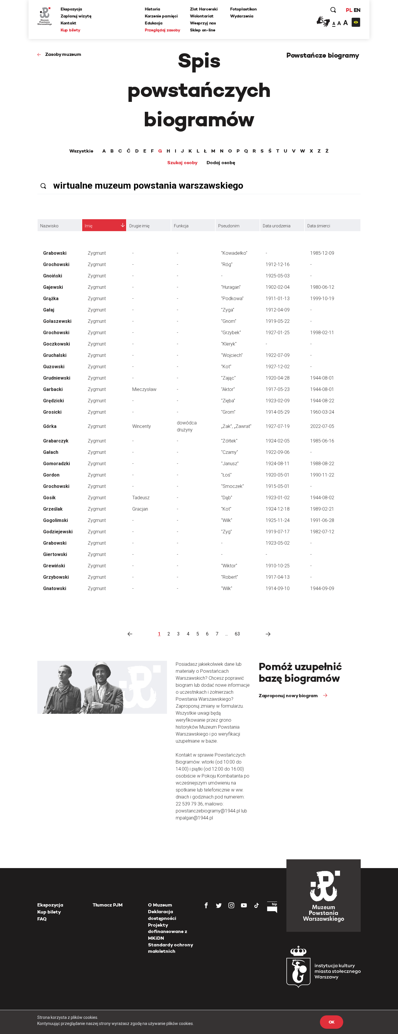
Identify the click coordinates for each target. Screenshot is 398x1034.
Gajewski (53, 287)
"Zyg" (226, 531)
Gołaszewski (57, 321)
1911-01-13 (278, 298)
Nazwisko (49, 226)
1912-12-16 (278, 264)
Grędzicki (53, 400)
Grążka (51, 298)
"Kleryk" (229, 344)
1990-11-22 (322, 475)
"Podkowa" (232, 298)
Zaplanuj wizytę (76, 16)
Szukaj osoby (182, 162)
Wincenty (141, 426)
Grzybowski (56, 577)
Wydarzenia (241, 16)
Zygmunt (97, 253)
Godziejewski (58, 531)
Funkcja (181, 226)
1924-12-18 (278, 509)
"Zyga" (227, 310)
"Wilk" (226, 520)
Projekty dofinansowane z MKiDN (167, 931)
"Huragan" (231, 287)
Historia (152, 9)
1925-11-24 (278, 520)
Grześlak (53, 509)
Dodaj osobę (221, 162)
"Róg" (227, 264)
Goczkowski (56, 344)
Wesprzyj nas (203, 23)
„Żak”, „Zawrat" (236, 426)
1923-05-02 (278, 543)
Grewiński (54, 566)
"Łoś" (226, 475)
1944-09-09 (322, 588)
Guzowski (53, 366)
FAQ (42, 919)
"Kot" (226, 366)
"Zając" (228, 378)
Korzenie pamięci (161, 16)
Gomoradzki (56, 463)
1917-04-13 (278, 577)
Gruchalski (54, 355)
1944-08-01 (322, 378)
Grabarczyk (55, 441)
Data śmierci (318, 226)
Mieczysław (144, 389)
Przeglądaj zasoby (162, 30)
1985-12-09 (322, 253)
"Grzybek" (231, 332)
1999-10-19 (322, 298)
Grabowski (54, 253)
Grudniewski (56, 378)
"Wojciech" (232, 355)
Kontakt (68, 23)
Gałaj (48, 310)
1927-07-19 (278, 426)
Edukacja (154, 23)
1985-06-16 (322, 441)
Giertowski (55, 554)
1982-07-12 (322, 531)
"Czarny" (229, 452)
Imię (88, 226)
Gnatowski (54, 588)
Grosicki (52, 412)
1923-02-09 (278, 400)
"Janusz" (230, 463)
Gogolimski (55, 520)
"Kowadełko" (234, 253)
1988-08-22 (322, 463)
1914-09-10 (278, 588)
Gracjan (140, 509)
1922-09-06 (278, 452)
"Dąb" (226, 497)
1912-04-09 (278, 310)
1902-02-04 (278, 287)
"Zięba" (228, 400)
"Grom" (228, 412)
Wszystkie (81, 151)
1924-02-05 (278, 441)
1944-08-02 (322, 497)
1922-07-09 (278, 355)
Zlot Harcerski (203, 9)
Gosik (49, 497)
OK (331, 1022)
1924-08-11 (278, 463)
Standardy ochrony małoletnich (170, 948)
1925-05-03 (278, 276)
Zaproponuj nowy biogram (289, 696)
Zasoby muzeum (63, 54)
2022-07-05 (322, 426)
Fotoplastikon (243, 9)
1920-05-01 (278, 475)
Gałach (50, 452)
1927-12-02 (278, 366)
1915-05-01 (278, 486)
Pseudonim (228, 226)
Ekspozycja (71, 9)
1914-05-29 (278, 412)
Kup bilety (70, 30)
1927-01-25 (278, 332)
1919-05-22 (278, 321)
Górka (50, 426)
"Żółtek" (229, 441)
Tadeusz (140, 497)
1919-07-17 (278, 531)
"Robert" (229, 577)
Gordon (51, 475)
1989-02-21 (322, 509)
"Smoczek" (232, 486)
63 (237, 634)
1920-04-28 (278, 378)
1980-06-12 (322, 287)
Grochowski (56, 264)
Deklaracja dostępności (162, 915)
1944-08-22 (322, 400)
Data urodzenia (276, 226)
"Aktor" (228, 389)
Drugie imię (139, 226)
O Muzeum (160, 905)
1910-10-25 (278, 566)
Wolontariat (202, 16)
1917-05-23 (278, 389)
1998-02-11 (322, 332)
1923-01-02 (278, 497)
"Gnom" (228, 321)
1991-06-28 (322, 520)
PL (349, 10)
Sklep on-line (202, 30)
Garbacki (53, 389)
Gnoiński (52, 276)
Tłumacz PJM (108, 905)
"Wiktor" (229, 566)
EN (357, 10)
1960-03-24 (322, 412)
